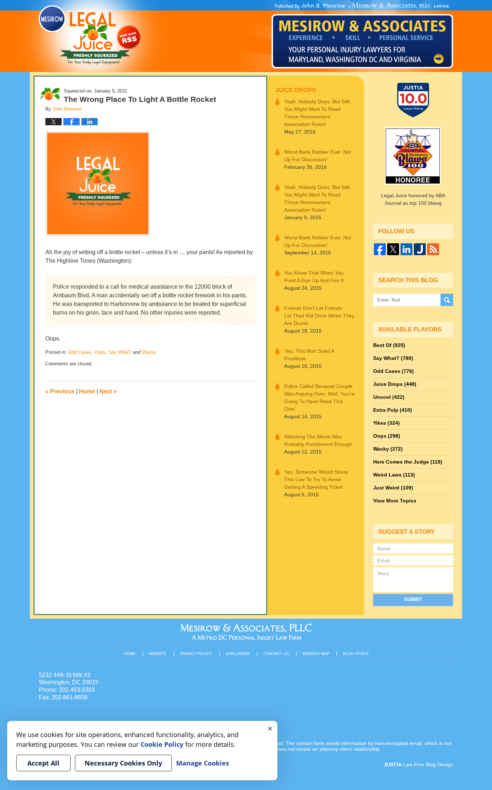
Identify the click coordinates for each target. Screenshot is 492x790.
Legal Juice (90, 34)
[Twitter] (393, 249)
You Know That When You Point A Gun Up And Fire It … (317, 276)
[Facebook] (379, 249)
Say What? (119, 352)
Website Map (316, 653)
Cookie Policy (161, 744)
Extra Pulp (392, 410)
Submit (413, 599)
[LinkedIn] (406, 249)
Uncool (388, 397)
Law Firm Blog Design (418, 764)
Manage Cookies (202, 763)
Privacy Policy (196, 653)
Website (157, 653)
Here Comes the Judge (407, 462)
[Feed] (433, 249)
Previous (60, 391)
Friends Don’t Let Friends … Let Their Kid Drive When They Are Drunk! (319, 315)
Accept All (43, 763)
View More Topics (394, 501)
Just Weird (393, 488)
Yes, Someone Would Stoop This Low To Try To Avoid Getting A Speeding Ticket (316, 479)
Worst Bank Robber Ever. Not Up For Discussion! (317, 155)
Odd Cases (79, 352)
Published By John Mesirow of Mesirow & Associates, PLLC (362, 35)
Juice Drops (295, 90)
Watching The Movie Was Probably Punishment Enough (318, 440)
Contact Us (276, 653)
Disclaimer (238, 653)
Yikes (386, 423)
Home (87, 391)
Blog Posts (355, 653)
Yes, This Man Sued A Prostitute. (309, 354)
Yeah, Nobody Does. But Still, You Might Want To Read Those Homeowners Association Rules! (317, 113)
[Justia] (419, 249)
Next (108, 391)
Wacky (149, 352)
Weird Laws (394, 475)
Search (446, 300)
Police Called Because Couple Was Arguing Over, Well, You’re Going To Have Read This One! (319, 397)
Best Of (389, 345)
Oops (100, 352)
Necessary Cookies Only (123, 763)
